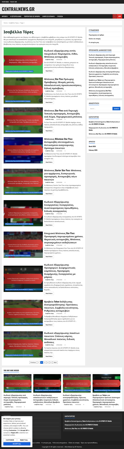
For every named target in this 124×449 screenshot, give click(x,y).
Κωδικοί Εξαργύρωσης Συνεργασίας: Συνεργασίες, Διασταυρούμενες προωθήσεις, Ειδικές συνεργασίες (23, 213)
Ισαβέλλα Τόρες (49, 59)
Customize (10, 440)
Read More (50, 71)
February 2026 (93, 150)
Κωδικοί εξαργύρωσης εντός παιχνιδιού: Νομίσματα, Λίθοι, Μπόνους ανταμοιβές (23, 60)
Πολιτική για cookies (33, 443)
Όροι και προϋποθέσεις (89, 443)
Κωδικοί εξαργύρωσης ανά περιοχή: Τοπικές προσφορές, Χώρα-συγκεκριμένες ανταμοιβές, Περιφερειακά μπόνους (104, 57)
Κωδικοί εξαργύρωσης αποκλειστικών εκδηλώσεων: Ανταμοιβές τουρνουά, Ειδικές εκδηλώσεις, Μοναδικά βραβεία (103, 65)
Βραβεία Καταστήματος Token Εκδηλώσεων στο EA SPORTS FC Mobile (25, 192)
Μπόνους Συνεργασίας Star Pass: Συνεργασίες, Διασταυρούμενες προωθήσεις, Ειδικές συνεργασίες (101, 93)
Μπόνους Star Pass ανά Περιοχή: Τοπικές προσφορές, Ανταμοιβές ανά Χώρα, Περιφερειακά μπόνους (23, 120)
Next (55, 362)
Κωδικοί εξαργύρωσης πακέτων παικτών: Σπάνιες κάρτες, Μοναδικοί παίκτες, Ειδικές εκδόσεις (23, 344)
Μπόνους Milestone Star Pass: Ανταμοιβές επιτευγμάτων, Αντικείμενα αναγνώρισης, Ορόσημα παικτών (23, 150)
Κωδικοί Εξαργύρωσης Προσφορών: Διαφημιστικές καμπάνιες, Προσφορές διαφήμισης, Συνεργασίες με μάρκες (23, 279)
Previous (33, 362)
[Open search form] (110, 16)
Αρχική (5, 16)
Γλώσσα (60, 16)
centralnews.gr (18, 8)
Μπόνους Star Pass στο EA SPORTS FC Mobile (18, 101)
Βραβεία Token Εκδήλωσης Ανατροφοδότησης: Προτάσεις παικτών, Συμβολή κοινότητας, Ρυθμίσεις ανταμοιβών (23, 313)
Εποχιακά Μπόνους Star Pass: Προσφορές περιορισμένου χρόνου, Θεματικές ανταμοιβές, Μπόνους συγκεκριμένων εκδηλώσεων (23, 245)
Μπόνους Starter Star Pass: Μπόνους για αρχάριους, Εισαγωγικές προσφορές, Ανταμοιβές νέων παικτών (23, 182)
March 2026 (92, 146)
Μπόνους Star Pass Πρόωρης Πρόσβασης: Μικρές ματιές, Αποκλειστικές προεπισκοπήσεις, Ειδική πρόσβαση (23, 90)
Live (119, 16)
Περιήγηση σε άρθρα (32, 16)
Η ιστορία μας (15, 16)
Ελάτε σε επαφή (48, 16)
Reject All (24, 440)
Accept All (17, 444)
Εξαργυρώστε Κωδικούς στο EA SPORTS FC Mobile (19, 71)
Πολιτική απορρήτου (59, 443)
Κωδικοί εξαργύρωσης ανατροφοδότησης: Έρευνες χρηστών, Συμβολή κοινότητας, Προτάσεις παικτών (104, 74)
